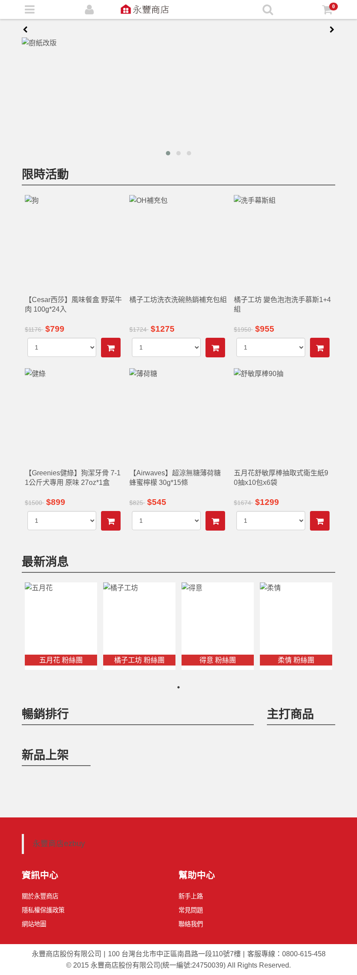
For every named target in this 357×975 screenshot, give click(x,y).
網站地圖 (34, 924)
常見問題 (190, 910)
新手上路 (190, 896)
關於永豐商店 (40, 896)
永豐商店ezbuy (59, 843)
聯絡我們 (190, 924)
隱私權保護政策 (43, 910)
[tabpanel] (61, 626)
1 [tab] (178, 687)
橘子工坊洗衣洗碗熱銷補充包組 (178, 299)
